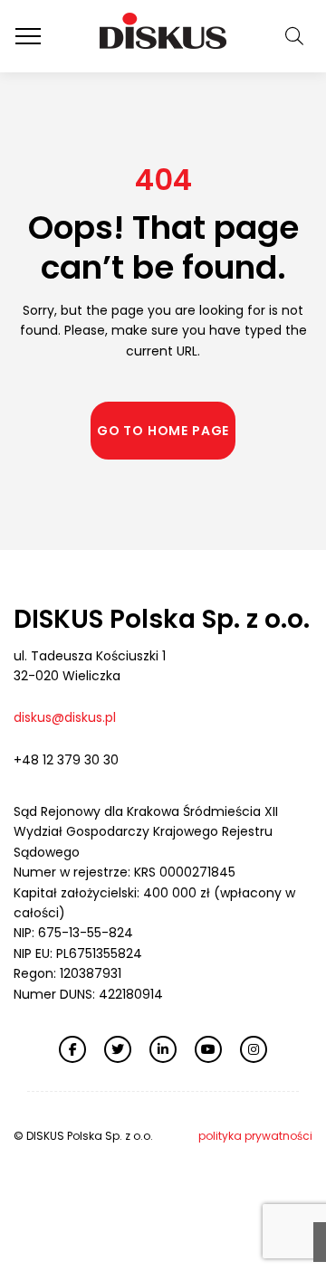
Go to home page (163, 431)
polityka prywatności (255, 1135)
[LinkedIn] (163, 1049)
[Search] (294, 36)
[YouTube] (208, 1049)
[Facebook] (72, 1049)
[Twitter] (117, 1049)
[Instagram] (253, 1049)
